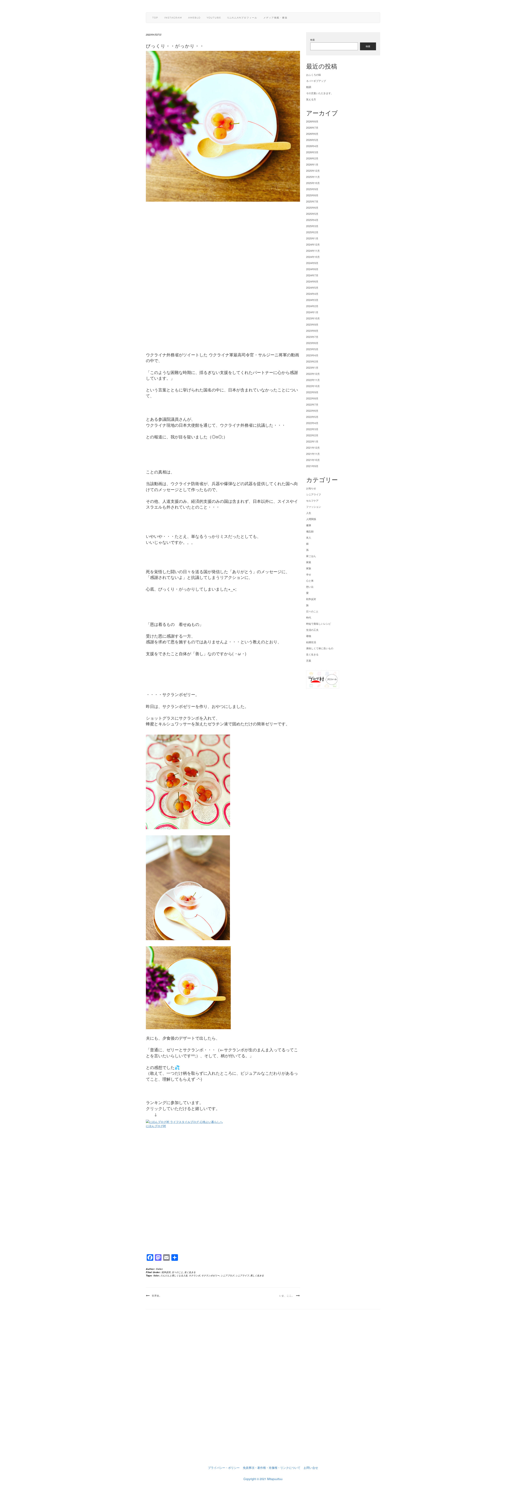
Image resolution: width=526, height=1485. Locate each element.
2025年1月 (312, 238)
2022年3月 (312, 429)
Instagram (173, 17)
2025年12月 (313, 170)
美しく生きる (257, 1275)
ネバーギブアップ (316, 80)
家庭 (308, 562)
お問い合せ (311, 1468)
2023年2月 (312, 361)
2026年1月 (312, 164)
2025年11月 (313, 176)
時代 (308, 617)
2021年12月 (313, 447)
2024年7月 (312, 275)
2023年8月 (312, 330)
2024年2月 (312, 306)
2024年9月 (312, 263)
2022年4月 (312, 423)
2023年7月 (312, 336)
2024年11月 (313, 250)
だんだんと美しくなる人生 (174, 1275)
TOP (155, 17)
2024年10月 (313, 256)
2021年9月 (312, 466)
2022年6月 (312, 410)
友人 (308, 537)
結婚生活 (311, 642)
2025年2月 (312, 232)
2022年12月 (313, 373)
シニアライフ (242, 1275)
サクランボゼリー (210, 1275)
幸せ (308, 574)
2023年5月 (312, 349)
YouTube (214, 17)
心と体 (310, 580)
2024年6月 (312, 281)
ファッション (313, 506)
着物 (308, 636)
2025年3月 (312, 226)
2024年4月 (312, 293)
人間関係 (311, 519)
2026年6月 (312, 133)
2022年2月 (312, 435)
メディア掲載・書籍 (275, 17)
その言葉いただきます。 (319, 93)
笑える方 (311, 99)
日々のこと (177, 1272)
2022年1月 (312, 441)
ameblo (194, 17)
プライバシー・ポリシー (224, 1468)
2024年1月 (312, 312)
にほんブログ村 (156, 1126)
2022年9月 (312, 392)
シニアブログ (227, 1275)
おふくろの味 (313, 74)
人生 (308, 512)
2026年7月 (312, 127)
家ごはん (311, 556)
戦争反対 (166, 1272)
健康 (308, 525)
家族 (308, 568)
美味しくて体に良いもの (319, 648)
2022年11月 (313, 380)
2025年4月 (312, 220)
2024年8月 (312, 269)
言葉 (308, 660)
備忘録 (310, 531)
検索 (312, 39)
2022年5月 (312, 416)
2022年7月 (312, 404)
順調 (308, 87)
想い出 (310, 586)
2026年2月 (312, 158)
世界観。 (157, 1295)
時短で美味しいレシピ (318, 623)
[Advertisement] (223, 276)
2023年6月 (312, 343)
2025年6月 (312, 207)
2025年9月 (312, 189)
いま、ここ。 (286, 1295)
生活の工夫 (312, 629)
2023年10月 (313, 318)
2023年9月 (312, 324)
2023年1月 (312, 367)
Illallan (159, 1268)
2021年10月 (313, 460)
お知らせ (311, 488)
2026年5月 (312, 140)
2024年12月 (313, 244)
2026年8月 (312, 121)
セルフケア (312, 500)
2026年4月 (312, 146)
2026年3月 (312, 152)
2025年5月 (312, 213)
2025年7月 (312, 201)
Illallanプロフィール (242, 17)
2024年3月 (312, 300)
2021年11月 (313, 453)
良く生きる (190, 1272)
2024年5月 (312, 287)
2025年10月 (313, 183)
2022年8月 (312, 398)
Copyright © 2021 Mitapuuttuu (263, 1479)
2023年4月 (312, 355)
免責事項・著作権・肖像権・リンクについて (271, 1468)
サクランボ (194, 1275)
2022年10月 (313, 386)
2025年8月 (312, 195)
